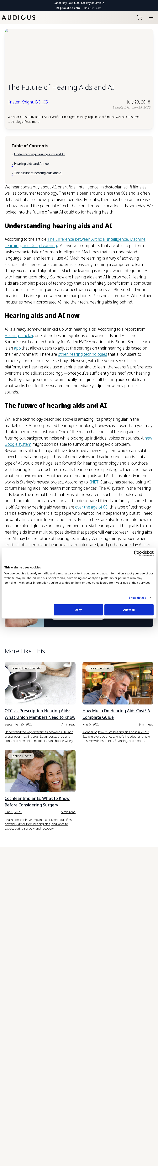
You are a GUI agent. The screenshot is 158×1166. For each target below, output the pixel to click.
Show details (137, 597)
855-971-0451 (93, 8)
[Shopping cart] (140, 17)
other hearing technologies (82, 354)
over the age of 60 (91, 507)
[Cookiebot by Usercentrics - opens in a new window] (137, 553)
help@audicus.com (68, 8)
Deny (78, 609)
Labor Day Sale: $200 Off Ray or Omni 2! (79, 3)
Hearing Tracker (19, 335)
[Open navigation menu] (151, 17)
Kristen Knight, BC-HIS (28, 102)
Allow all (129, 609)
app (17, 348)
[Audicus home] (18, 17)
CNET (93, 482)
